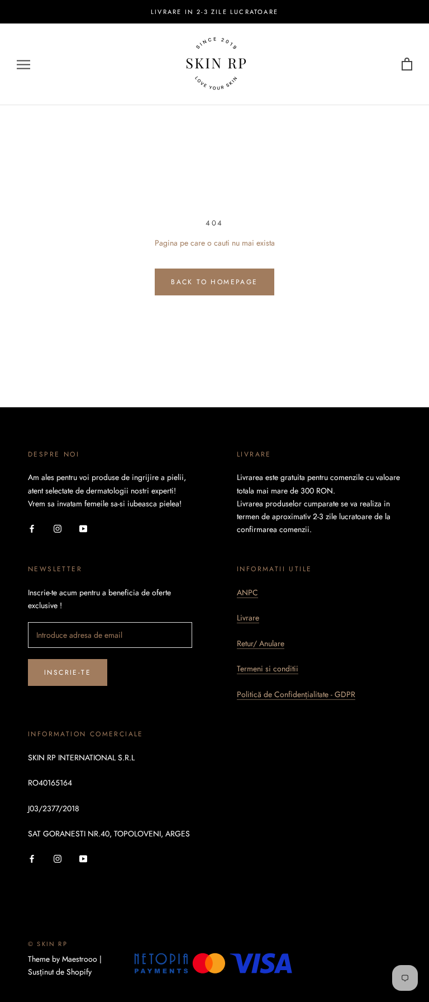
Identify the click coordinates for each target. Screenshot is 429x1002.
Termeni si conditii (267, 668)
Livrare (248, 617)
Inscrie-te (67, 672)
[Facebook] (32, 527)
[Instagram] (57, 527)
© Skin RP (48, 943)
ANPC (247, 592)
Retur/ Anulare (260, 643)
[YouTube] (83, 527)
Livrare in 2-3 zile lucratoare (214, 11)
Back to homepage (214, 282)
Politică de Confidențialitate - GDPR (296, 694)
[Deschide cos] (407, 64)
